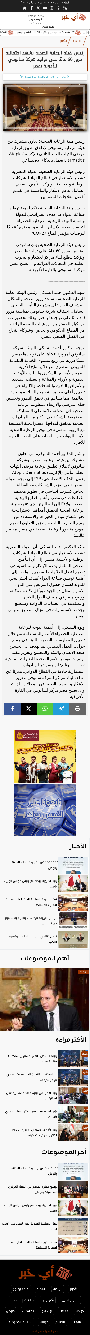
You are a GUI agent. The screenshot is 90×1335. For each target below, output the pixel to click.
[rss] (65, 8)
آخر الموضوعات (63, 1152)
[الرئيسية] (25, 8)
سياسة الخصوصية (20, 1322)
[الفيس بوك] (31, 8)
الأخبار (63, 40)
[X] (29, 709)
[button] (9, 1001)
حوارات (44, 1322)
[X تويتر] (38, 8)
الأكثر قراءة (70, 1040)
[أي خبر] (45, 757)
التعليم (60, 1322)
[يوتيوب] (45, 8)
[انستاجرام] (51, 8)
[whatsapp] (45, 709)
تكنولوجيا (48, 1300)
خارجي (10, 1311)
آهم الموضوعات (44, 959)
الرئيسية (77, 40)
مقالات (63, 1311)
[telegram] (61, 709)
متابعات (29, 1300)
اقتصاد (41, 1289)
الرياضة (57, 1289)
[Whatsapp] (58, 8)
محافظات (28, 1311)
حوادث (80, 1311)
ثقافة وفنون (21, 1289)
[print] (77, 709)
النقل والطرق (70, 1300)
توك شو (47, 1311)
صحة (14, 1300)
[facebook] (12, 709)
